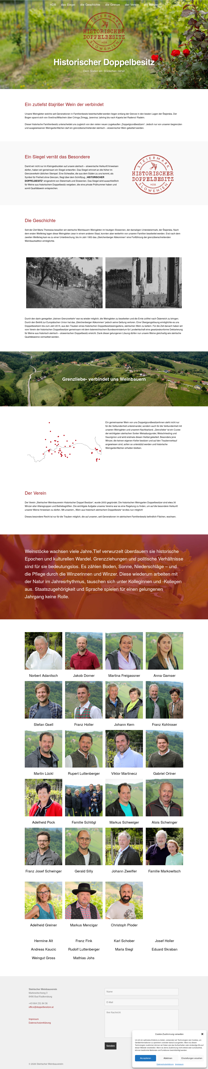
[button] (202, 1034)
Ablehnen (168, 1058)
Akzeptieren (145, 1058)
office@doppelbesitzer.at (41, 1007)
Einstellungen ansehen (191, 1058)
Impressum (179, 1064)
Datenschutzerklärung (165, 1064)
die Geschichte (90, 4)
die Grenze (112, 4)
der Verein (132, 4)
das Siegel (68, 4)
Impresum (34, 1019)
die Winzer (151, 4)
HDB (53, 4)
